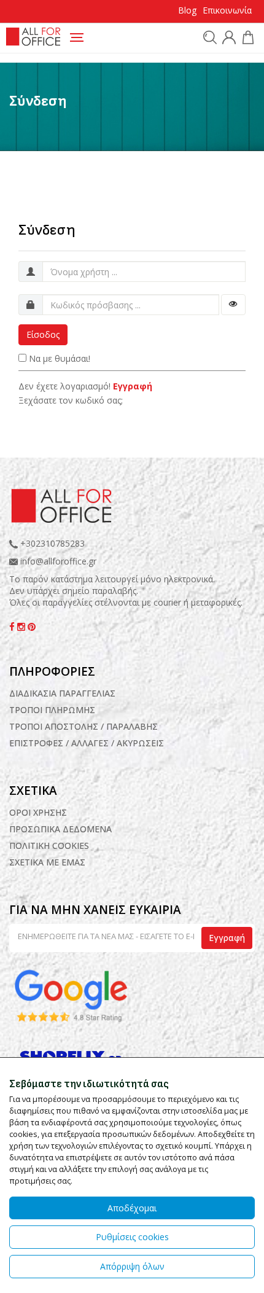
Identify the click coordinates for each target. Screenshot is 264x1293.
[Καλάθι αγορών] (246, 39)
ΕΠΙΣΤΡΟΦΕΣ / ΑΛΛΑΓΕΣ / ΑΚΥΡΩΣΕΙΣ (86, 743)
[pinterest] (32, 627)
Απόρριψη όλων (132, 1266)
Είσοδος (43, 334)
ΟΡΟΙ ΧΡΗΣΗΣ (38, 812)
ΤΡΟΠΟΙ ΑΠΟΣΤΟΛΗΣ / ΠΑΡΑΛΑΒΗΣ (83, 726)
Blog (187, 10)
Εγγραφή (132, 386)
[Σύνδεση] (227, 39)
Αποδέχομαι (132, 1208)
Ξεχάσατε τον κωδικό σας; (70, 400)
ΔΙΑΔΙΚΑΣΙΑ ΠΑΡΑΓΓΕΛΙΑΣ (62, 693)
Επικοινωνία (227, 10)
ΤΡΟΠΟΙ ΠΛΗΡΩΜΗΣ (52, 710)
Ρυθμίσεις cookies (132, 1237)
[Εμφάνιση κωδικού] (233, 304)
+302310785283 (51, 543)
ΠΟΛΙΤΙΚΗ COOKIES (49, 845)
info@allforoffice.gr (58, 561)
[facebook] (13, 627)
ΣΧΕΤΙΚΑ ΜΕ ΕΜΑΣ (47, 862)
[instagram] (22, 627)
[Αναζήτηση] (208, 37)
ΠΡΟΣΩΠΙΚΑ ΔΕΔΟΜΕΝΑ (60, 829)
